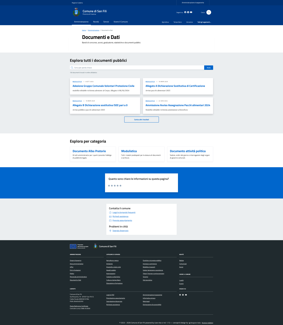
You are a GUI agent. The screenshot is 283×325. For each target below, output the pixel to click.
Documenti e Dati (75, 280)
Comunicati (183, 264)
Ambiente (109, 264)
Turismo (145, 277)
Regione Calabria (77, 3)
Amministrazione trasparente (193, 2)
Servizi (106, 21)
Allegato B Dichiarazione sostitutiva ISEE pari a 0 (100, 105)
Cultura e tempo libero (113, 280)
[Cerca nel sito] (208, 12)
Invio (208, 67)
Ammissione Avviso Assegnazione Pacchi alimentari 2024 (178, 105)
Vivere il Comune (121, 21)
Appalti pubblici (111, 270)
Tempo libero (178, 22)
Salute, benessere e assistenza (153, 270)
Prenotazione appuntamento (115, 298)
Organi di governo (75, 260)
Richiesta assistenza (113, 304)
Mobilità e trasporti (149, 267)
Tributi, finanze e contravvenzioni (153, 273)
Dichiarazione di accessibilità (152, 304)
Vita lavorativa (147, 280)
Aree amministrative (76, 264)
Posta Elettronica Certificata (79, 306)
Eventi (181, 283)
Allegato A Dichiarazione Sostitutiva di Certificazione (175, 85)
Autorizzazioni (110, 273)
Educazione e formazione (114, 283)
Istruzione (189, 22)
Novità (96, 21)
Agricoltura (165, 22)
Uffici (71, 267)
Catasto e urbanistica (113, 277)
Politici (72, 273)
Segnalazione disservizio (114, 301)
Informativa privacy (149, 298)
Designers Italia (195, 323)
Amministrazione (81, 21)
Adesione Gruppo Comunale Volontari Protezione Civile (103, 85)
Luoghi (181, 280)
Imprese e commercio (150, 264)
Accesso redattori (207, 323)
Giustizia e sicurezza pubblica (152, 260)
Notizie (181, 260)
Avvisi (181, 267)
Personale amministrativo (78, 277)
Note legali (146, 301)
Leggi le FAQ (110, 295)
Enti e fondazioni (75, 270)
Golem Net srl (158, 323)
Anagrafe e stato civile (113, 267)
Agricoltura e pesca (112, 260)
